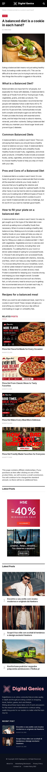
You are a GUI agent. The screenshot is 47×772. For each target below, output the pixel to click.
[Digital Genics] (23, 3)
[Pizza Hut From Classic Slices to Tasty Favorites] (23, 368)
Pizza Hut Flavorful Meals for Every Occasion (22, 349)
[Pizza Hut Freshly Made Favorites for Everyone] (23, 439)
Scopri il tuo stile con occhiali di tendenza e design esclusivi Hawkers (29, 741)
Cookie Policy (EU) (30, 766)
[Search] (43, 3)
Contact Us (17, 766)
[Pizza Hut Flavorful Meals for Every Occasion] (23, 334)
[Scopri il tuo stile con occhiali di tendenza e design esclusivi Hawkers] (23, 618)
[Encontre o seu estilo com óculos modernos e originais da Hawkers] (23, 584)
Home (4, 10)
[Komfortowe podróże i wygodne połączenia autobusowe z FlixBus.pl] (23, 651)
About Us (10, 763)
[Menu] (3, 3)
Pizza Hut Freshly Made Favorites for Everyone (23, 454)
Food (5, 16)
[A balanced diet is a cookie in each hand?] (23, 61)
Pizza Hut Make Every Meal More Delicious (21, 420)
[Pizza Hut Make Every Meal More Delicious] (23, 405)
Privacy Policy (38, 763)
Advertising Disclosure (23, 763)
